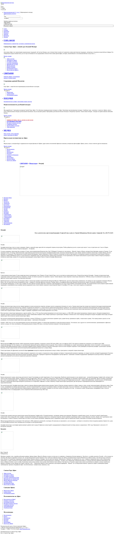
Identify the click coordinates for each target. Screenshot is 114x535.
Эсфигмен (6, 221)
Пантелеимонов (8, 223)
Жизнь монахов (11, 65)
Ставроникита (7, 217)
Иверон (6, 200)
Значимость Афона (12, 60)
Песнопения (10, 152)
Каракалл (6, 211)
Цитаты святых (11, 159)
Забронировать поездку (10, 13)
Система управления (12, 63)
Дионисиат (7, 203)
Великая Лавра (8, 197)
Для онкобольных (8, 506)
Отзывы (6, 30)
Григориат (6, 220)
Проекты (6, 33)
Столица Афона (8, 481)
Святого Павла (8, 216)
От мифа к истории (12, 61)
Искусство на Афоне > (13, 70)
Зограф (5, 209)
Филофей (6, 213)
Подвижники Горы (9, 483)
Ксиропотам (7, 207)
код (5, 16)
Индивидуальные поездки (14, 123)
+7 (4, 15)
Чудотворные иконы (12, 95)
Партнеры (6, 31)
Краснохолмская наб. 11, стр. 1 (12, 12)
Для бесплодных (8, 507)
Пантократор (7, 206)
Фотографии (10, 157)
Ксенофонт (7, 218)
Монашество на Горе (12, 64)
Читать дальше (7, 56)
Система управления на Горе (11, 477)
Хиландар (6, 202)
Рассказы (9, 153)
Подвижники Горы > (12, 68)
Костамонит (7, 224)
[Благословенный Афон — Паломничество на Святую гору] (7, 2)
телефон (6, 18)
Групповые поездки (9, 502)
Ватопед (6, 199)
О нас (5, 28)
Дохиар (6, 210)
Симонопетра (7, 214)
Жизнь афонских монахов (10, 480)
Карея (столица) (11, 67)
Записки (6, 34)
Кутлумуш (6, 204)
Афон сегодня (10, 58)
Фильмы (9, 156)
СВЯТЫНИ (24, 163)
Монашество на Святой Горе (11, 479)
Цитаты (6, 37)
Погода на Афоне (11, 160)
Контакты (6, 35)
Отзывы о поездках (9, 500)
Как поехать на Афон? (10, 499)
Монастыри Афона (9, 490)
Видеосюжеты (10, 149)
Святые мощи (10, 93)
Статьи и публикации (12, 155)
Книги (8, 150)
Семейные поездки (12, 124)
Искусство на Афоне (9, 484)
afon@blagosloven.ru (25, 529)
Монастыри (10, 92)
